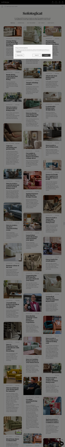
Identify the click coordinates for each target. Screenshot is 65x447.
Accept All (46, 55)
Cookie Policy (19, 51)
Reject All (37, 55)
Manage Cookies (20, 55)
